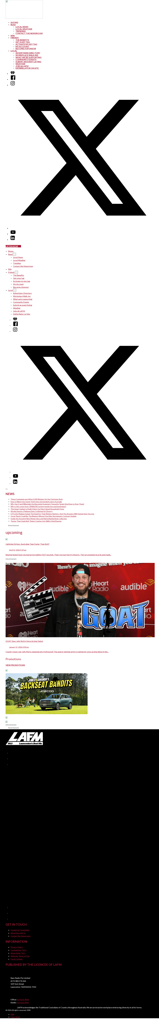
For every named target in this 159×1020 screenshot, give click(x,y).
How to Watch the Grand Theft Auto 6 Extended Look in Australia (36, 502)
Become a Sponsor (26, 48)
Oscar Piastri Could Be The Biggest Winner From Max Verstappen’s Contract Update (43, 516)
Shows (14, 22)
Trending (21, 31)
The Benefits (22, 40)
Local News (22, 27)
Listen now (12, 246)
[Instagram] (13, 85)
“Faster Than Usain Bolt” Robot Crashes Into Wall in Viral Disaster (36, 521)
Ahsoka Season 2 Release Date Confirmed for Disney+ (32, 511)
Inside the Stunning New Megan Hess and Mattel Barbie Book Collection (39, 519)
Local (14, 51)
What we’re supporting (28, 57)
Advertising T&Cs (18, 953)
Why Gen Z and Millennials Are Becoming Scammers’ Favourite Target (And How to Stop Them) (47, 504)
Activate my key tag (26, 44)
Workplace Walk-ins (27, 55)
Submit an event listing (28, 61)
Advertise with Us (18, 933)
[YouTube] (13, 234)
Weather (20, 64)
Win (13, 35)
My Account (22, 46)
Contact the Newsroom (29, 33)
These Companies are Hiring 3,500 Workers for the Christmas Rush (37, 499)
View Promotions (15, 665)
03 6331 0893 (23, 1002)
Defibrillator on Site (27, 68)
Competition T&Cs (19, 950)
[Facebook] (13, 79)
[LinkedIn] (13, 239)
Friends (15, 37)
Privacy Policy (17, 947)
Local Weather (24, 29)
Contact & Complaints (20, 930)
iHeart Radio (15, 1017)
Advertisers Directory (28, 53)
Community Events (26, 59)
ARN (12, 1014)
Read (13, 24)
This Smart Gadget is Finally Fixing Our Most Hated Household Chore (37, 509)
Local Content (16, 959)
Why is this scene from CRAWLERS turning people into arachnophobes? (38, 506)
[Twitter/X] (82, 228)
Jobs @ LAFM (22, 66)
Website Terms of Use (20, 956)
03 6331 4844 (23, 999)
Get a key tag (23, 42)
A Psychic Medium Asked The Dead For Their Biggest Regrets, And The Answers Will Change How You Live (52, 514)
